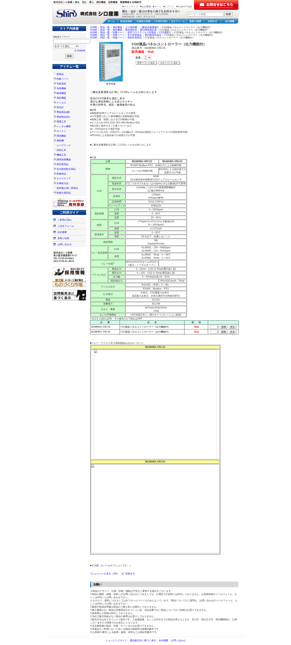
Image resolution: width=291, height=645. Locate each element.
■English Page (184, 6)
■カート (157, 6)
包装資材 (61, 83)
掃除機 (60, 140)
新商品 (60, 74)
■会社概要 (145, 6)
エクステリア (64, 178)
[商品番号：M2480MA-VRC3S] (111, 80)
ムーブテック (64, 145)
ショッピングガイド (116, 640)
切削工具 (61, 150)
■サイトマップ (130, 6)
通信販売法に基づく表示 (143, 640)
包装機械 (61, 88)
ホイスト (61, 131)
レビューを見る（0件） (107, 573)
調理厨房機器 (64, 159)
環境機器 (61, 135)
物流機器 (61, 93)
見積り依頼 (63, 238)
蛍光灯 (60, 107)
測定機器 (61, 97)
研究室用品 (62, 164)
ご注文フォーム (65, 226)
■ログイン (168, 6)
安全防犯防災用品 (66, 169)
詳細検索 (81, 50)
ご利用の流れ (64, 219)
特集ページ (62, 79)
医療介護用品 (64, 192)
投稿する (130, 573)
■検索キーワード (61, 37)
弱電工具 (61, 121)
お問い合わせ (64, 244)
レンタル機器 (64, 126)
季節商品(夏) (63, 112)
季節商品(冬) (63, 116)
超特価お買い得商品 (67, 188)
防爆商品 (61, 173)
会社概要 (62, 232)
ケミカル (61, 102)
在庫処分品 (62, 183)
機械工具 (61, 154)
